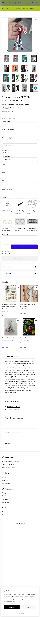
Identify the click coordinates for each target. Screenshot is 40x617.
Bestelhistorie (5, 496)
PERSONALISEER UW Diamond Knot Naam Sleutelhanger (9, 306)
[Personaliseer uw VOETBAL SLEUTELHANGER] (20, 52)
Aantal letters (6, 156)
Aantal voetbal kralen (8, 146)
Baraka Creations (24, 104)
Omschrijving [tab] (8, 267)
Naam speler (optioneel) (8, 129)
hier (14, 601)
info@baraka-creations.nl (13, 406)
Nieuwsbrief (5, 502)
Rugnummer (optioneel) (8, 137)
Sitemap (4, 515)
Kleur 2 (4, 172)
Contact (4, 511)
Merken (4, 477)
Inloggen (4, 493)
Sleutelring (5, 197)
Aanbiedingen (6, 483)
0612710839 (16, 409)
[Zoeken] (37, 3)
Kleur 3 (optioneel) (7, 181)
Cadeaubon (5, 480)
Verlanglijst (5, 499)
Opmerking (5, 234)
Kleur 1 (4, 164)
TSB (24, 523)
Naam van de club (7, 121)
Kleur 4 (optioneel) (7, 189)
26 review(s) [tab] (8, 273)
